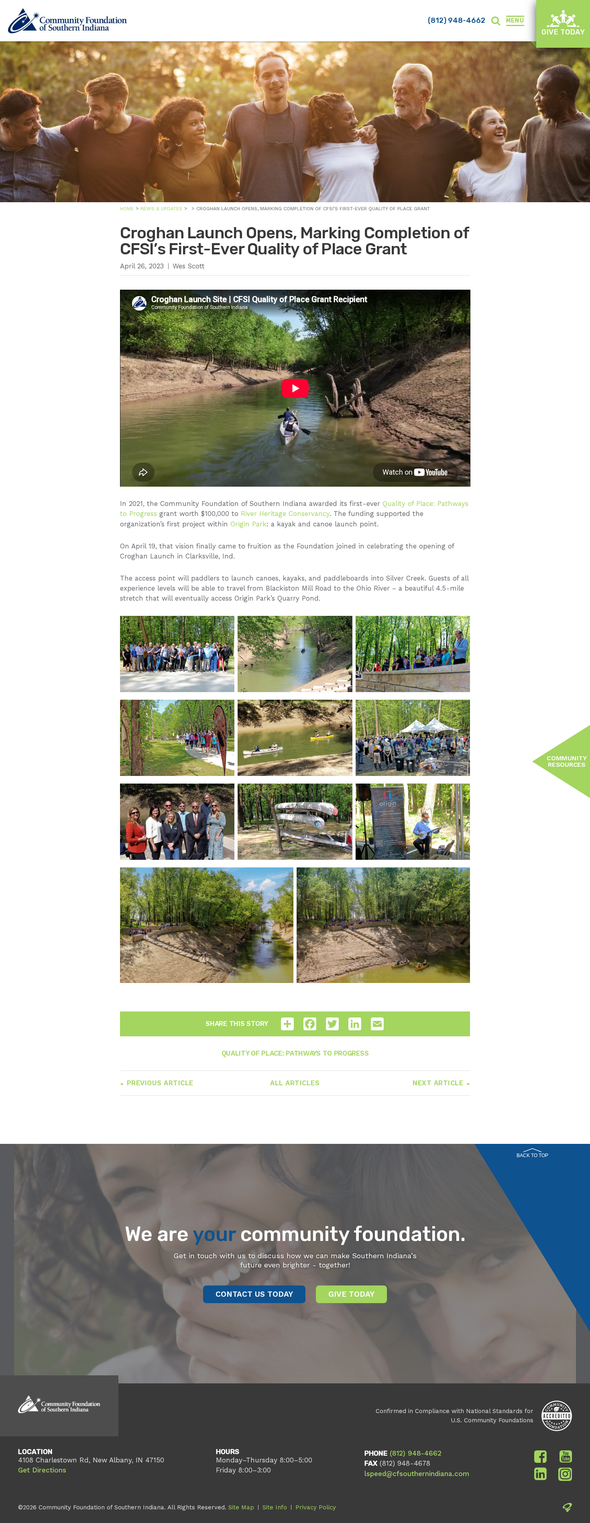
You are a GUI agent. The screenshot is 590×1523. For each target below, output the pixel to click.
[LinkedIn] (540, 1474)
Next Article (438, 1083)
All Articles (294, 1083)
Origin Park (248, 524)
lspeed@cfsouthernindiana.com (416, 1474)
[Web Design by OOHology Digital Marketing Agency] (567, 1509)
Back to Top (532, 1155)
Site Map (241, 1507)
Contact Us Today (254, 1294)
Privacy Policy (315, 1507)
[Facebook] (540, 1456)
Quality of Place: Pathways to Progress (295, 1053)
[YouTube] (565, 1456)
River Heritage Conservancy (285, 514)
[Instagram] (565, 1474)
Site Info (274, 1507)
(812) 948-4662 (456, 20)
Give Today (563, 32)
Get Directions (42, 1470)
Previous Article (160, 1083)
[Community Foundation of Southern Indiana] (67, 20)
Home (127, 208)
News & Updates (161, 208)
